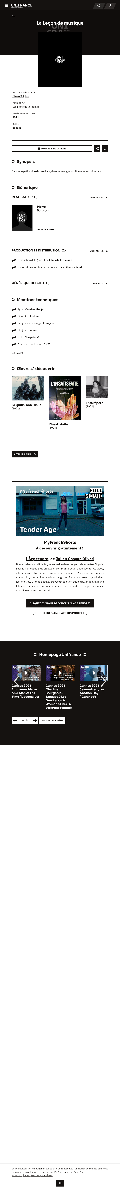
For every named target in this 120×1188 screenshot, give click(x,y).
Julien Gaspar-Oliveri (75, 558)
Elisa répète (94, 403)
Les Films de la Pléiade (26, 106)
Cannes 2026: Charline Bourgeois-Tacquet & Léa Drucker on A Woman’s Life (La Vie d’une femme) (25, 697)
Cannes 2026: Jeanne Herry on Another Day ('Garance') (58, 691)
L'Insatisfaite (58, 424)
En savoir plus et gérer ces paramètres (32, 1175)
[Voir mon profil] (110, 6)
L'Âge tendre (37, 558)
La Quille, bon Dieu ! (26, 405)
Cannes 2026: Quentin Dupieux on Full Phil (92, 689)
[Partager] (97, 148)
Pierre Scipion (20, 96)
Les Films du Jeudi (71, 267)
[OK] (60, 1183)
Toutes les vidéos (52, 720)
